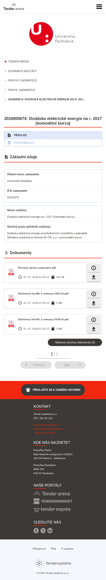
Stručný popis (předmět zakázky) (28, 226)
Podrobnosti (21, 143)
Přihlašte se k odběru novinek (53, 390)
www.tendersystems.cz (46, 424)
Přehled (17, 135)
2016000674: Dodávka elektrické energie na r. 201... (46, 99)
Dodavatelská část (22, 71)
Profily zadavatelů (22, 80)
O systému (67, 548)
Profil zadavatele (21, 89)
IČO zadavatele (17, 190)
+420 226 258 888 (44, 433)
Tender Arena (18, 61)
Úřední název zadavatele (23, 174)
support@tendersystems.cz (49, 429)
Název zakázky (16, 210)
